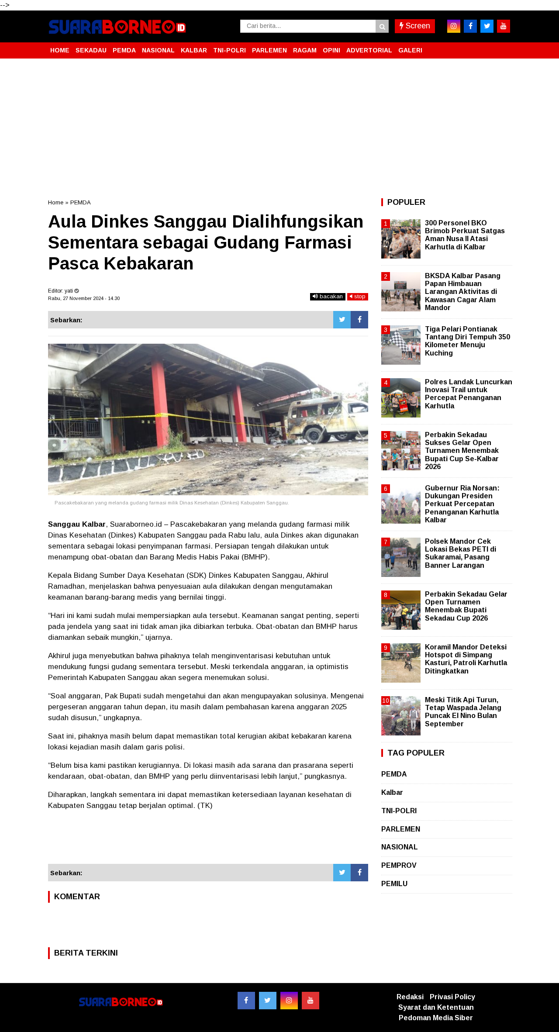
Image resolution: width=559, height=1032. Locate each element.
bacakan (330, 296)
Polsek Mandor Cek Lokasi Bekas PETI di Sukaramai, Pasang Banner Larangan (460, 553)
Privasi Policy (452, 997)
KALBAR (194, 50)
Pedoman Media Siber (436, 1018)
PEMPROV (399, 865)
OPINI (331, 50)
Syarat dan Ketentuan (436, 1007)
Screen (417, 25)
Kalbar (392, 792)
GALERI (410, 50)
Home (55, 202)
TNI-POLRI (229, 50)
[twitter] (486, 26)
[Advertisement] (279, 128)
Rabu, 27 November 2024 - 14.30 (84, 298)
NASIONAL (158, 50)
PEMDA (124, 50)
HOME (59, 50)
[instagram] (453, 26)
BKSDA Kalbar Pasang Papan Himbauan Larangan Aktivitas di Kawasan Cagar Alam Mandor (462, 291)
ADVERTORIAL (369, 50)
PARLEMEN (269, 50)
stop (359, 296)
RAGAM (305, 50)
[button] (502, 46)
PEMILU (394, 883)
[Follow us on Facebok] (246, 1000)
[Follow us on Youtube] (310, 1000)
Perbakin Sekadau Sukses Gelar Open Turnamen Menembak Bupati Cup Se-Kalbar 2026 (462, 450)
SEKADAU (91, 50)
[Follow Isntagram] (289, 1000)
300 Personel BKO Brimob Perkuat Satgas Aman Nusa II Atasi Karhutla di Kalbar (465, 235)
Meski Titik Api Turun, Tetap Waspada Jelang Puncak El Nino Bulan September (463, 712)
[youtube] (503, 26)
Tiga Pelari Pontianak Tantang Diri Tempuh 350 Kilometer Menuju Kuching (467, 341)
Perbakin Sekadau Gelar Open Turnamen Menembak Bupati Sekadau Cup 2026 (466, 606)
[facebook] (470, 26)
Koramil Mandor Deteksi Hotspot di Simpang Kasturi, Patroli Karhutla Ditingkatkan (466, 659)
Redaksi (410, 997)
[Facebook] (359, 319)
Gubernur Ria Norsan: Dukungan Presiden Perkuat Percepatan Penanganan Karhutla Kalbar (462, 504)
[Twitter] (342, 319)
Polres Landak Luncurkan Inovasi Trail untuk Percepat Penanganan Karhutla (468, 394)
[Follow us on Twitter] (267, 1000)
